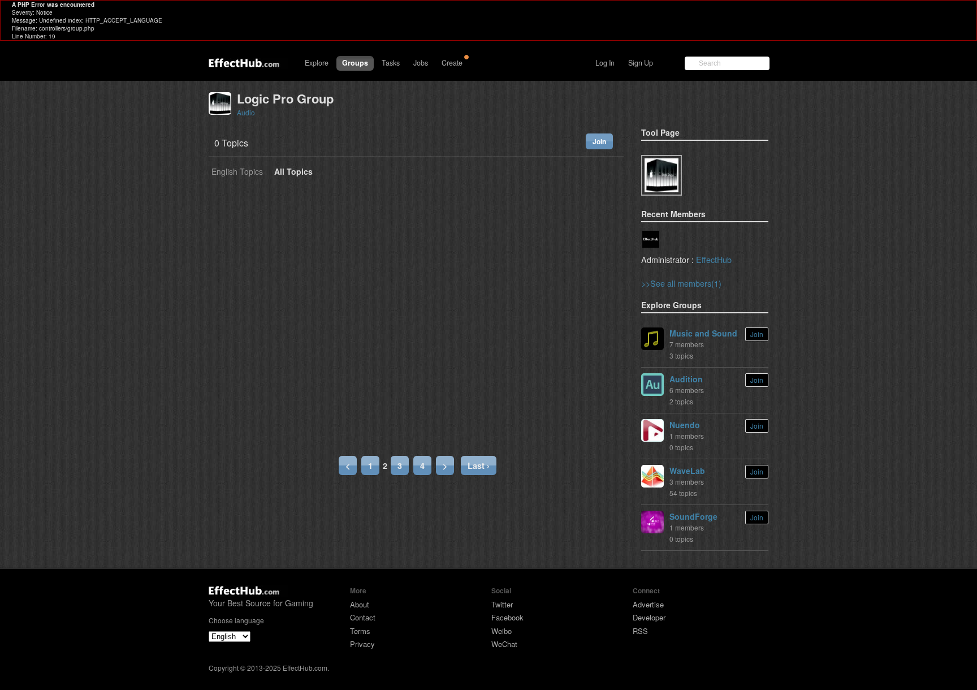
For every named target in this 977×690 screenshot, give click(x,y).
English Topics (237, 172)
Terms (360, 631)
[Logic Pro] (661, 175)
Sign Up (640, 63)
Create (452, 63)
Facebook (507, 617)
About (359, 604)
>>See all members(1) (681, 283)
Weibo (501, 631)
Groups (355, 63)
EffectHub (714, 259)
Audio (246, 112)
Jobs (420, 63)
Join (599, 141)
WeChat (504, 644)
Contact (362, 617)
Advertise (648, 604)
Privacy (362, 644)
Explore (316, 63)
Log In (605, 63)
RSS (640, 631)
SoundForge (693, 516)
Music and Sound (703, 333)
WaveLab (687, 470)
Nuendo (684, 424)
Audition (686, 379)
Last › (479, 465)
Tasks (391, 63)
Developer (649, 617)
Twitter (502, 604)
